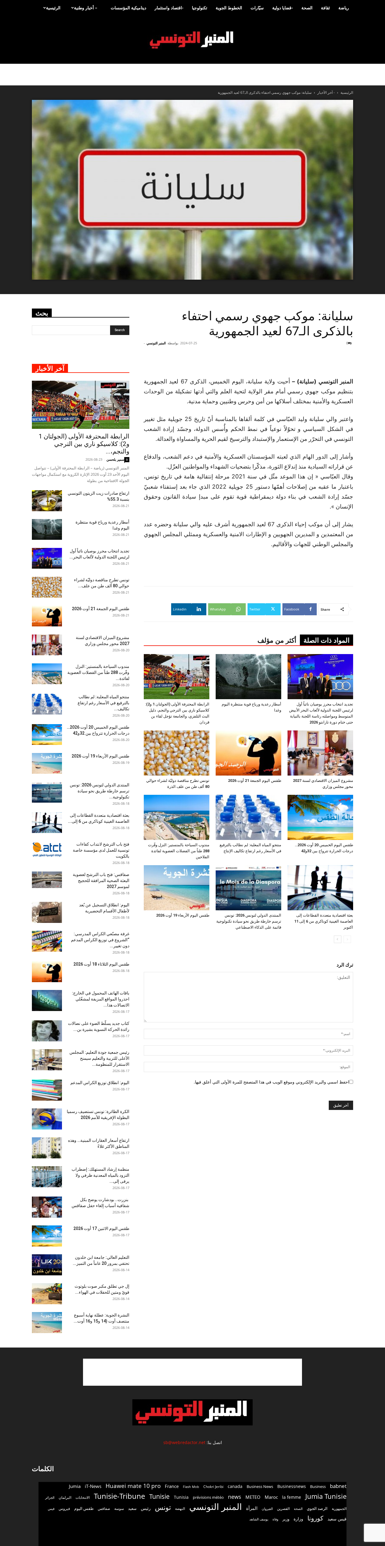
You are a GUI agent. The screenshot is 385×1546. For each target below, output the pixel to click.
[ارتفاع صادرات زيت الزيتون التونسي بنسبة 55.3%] (47, 500)
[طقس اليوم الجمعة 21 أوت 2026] (248, 753)
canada (235, 1486)
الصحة (307, 8)
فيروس (64, 1508)
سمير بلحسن (115, 459)
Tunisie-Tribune (119, 1496)
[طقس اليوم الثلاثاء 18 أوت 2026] (47, 971)
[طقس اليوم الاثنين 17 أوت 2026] (47, 1235)
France (172, 1486)
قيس (51, 1509)
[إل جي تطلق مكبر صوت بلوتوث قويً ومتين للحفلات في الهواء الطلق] (47, 1293)
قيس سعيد (337, 1519)
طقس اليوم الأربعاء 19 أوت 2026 (182, 915)
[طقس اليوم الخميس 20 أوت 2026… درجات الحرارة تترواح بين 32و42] (320, 817)
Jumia (75, 1486)
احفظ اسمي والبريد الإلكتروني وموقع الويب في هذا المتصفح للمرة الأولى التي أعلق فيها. (271, 1081)
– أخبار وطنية (85, 8)
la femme (291, 1497)
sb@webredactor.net (184, 1442)
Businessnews (291, 1486)
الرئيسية (53, 8)
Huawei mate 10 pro (133, 1486)
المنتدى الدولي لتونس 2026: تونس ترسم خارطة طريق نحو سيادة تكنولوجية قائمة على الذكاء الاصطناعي (248, 921)
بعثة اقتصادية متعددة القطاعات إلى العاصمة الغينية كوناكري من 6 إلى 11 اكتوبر (323, 921)
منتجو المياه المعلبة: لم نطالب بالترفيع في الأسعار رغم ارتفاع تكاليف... (103, 702)
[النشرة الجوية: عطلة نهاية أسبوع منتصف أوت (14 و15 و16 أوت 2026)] (47, 1322)
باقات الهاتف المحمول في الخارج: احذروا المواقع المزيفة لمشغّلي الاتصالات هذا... (100, 999)
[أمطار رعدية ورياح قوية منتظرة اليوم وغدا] (248, 676)
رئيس (146, 1508)
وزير (285, 1519)
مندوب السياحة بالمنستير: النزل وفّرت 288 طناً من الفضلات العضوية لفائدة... (98, 672)
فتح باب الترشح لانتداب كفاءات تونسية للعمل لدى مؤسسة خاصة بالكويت (101, 850)
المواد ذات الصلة (326, 640)
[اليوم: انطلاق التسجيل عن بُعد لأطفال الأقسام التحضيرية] (47, 912)
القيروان (267, 1509)
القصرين (283, 1508)
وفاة (275, 1519)
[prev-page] (347, 939)
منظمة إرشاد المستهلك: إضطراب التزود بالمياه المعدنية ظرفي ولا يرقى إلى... (100, 1175)
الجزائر (49, 1497)
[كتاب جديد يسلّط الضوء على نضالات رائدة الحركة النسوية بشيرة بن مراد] (47, 1030)
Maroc (271, 1497)
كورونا (315, 1518)
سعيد (132, 1508)
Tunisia (181, 1497)
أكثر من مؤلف (276, 640)
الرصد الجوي (317, 1508)
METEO (252, 1497)
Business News (260, 1486)
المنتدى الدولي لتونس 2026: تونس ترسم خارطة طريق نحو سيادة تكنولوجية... (99, 790)
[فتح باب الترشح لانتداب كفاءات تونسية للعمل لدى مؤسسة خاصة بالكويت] (47, 849)
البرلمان (65, 1497)
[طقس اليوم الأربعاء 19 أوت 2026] (176, 887)
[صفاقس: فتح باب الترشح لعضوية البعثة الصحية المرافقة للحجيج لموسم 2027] (47, 879)
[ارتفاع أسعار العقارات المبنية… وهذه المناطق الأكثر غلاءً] (47, 1147)
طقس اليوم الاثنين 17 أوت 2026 (101, 1228)
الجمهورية (339, 1508)
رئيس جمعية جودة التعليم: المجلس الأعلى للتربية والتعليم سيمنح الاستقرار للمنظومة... (99, 1058)
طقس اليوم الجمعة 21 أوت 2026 (254, 780)
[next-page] (337, 939)
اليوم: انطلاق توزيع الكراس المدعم (99, 1082)
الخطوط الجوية (229, 8)
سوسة (119, 1508)
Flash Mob (191, 1486)
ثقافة (325, 8)
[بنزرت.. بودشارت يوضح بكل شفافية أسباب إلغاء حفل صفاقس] (47, 1207)
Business (318, 1486)
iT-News (93, 1486)
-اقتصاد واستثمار (169, 8)
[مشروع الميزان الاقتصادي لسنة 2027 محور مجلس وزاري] (320, 753)
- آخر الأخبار (326, 92)
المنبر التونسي (156, 343)
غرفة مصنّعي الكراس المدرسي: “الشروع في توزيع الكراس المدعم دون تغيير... (100, 939)
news (234, 1497)
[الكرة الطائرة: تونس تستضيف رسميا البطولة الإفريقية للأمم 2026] (47, 1119)
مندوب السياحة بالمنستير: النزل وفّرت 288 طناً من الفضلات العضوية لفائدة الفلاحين (178, 851)
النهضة (180, 1508)
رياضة (343, 8)
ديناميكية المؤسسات (128, 8)
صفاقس (104, 1508)
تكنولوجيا (199, 8)
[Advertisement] (192, 1372)
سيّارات (257, 8)
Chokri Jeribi (213, 1486)
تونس (163, 1507)
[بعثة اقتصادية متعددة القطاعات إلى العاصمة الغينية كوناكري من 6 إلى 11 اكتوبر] (320, 887)
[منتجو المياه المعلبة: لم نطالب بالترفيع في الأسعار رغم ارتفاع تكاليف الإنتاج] (248, 817)
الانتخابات (82, 1497)
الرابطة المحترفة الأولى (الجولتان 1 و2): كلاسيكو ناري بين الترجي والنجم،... (83, 444)
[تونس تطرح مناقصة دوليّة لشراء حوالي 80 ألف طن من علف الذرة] (176, 753)
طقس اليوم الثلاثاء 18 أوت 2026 (101, 964)
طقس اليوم (84, 1508)
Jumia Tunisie (325, 1496)
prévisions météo (208, 1497)
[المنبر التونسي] (192, 40)
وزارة (298, 1519)
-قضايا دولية (282, 8)
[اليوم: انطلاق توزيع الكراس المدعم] (47, 1090)
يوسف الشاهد (258, 1519)
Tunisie (159, 1496)
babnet (338, 1486)
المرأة (251, 1508)
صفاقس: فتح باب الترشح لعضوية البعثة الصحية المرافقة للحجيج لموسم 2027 (101, 880)
